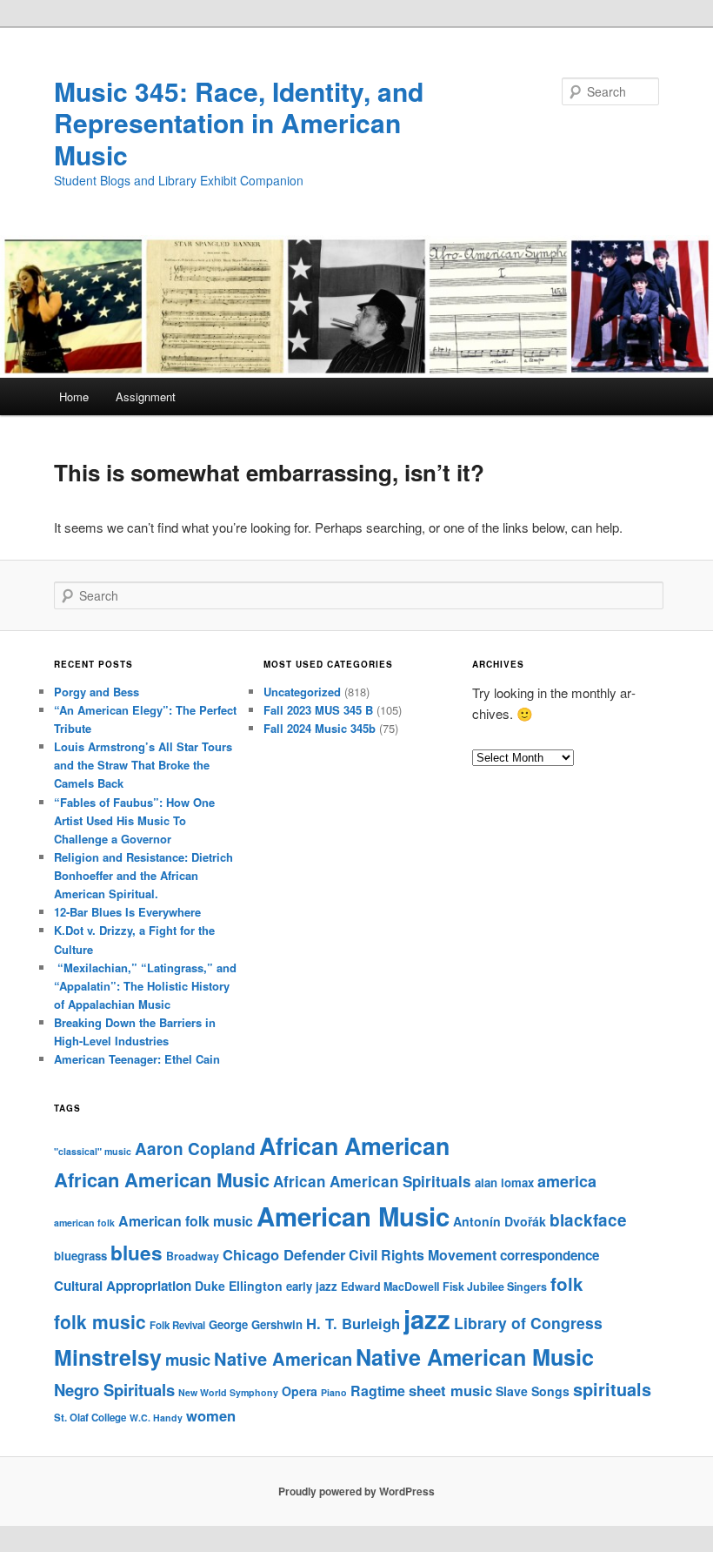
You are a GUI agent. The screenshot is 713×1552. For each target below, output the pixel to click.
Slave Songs (533, 1391)
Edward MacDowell (390, 1286)
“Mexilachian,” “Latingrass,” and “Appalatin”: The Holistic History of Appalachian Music (145, 985)
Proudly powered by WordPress (356, 1491)
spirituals (612, 1389)
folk (566, 1283)
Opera (299, 1391)
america (566, 1181)
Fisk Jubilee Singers (495, 1286)
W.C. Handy (156, 1417)
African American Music (162, 1179)
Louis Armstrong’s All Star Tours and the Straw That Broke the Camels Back (143, 764)
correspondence (549, 1255)
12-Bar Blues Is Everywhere (127, 912)
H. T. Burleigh (353, 1323)
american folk (84, 1222)
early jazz (311, 1286)
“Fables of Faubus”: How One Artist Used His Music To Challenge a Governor (134, 820)
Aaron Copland (195, 1148)
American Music (353, 1216)
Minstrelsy (108, 1357)
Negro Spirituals (114, 1389)
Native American (283, 1358)
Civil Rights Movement (422, 1255)
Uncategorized (302, 691)
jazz (426, 1318)
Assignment (146, 396)
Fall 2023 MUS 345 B (318, 710)
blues (136, 1252)
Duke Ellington (239, 1285)
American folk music (185, 1221)
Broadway (192, 1256)
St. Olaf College (90, 1417)
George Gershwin (256, 1324)
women (211, 1415)
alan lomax (504, 1182)
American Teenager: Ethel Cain (137, 1059)
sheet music (450, 1390)
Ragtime (377, 1391)
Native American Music (475, 1357)
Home (74, 396)
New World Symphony (228, 1392)
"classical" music (92, 1151)
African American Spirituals (372, 1181)
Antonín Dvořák (499, 1221)
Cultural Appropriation (122, 1285)
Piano (334, 1392)
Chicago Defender (284, 1254)
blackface (588, 1220)
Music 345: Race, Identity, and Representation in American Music (238, 122)
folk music (100, 1321)
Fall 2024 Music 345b (319, 728)
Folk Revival (177, 1325)
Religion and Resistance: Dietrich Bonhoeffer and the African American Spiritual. (143, 875)
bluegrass (80, 1255)
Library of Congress (528, 1323)
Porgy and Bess (96, 691)
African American (354, 1145)
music (187, 1359)
